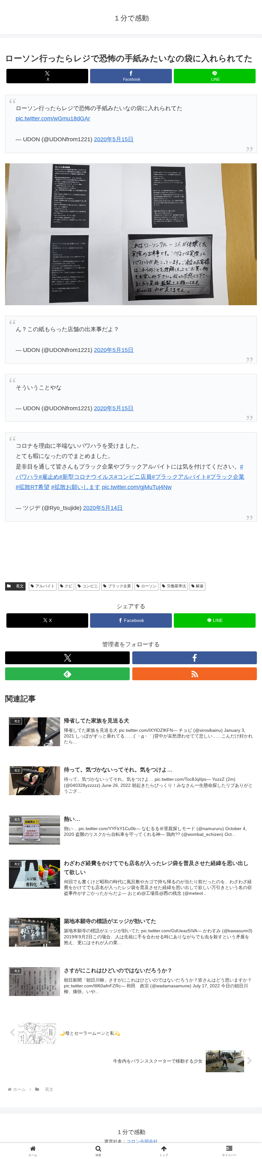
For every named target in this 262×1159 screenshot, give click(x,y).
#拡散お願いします (75, 487)
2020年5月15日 (114, 139)
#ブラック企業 (225, 477)
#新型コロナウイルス (86, 477)
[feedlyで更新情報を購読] (67, 673)
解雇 (200, 586)
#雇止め (49, 477)
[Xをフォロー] (67, 657)
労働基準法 (176, 586)
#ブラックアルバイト (179, 477)
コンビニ (90, 586)
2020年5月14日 (103, 508)
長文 (18, 586)
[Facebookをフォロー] (194, 657)
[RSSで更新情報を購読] (194, 673)
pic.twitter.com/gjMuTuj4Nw (137, 487)
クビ (68, 586)
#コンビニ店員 (133, 477)
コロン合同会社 (142, 1141)
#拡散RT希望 (33, 487)
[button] (242, 937)
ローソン (149, 586)
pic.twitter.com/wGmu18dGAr (53, 118)
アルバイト (45, 586)
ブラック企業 (119, 586)
